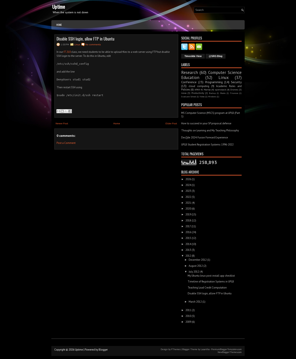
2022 (188, 197)
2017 (188, 226)
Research (189, 72)
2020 (188, 208)
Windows (212, 96)
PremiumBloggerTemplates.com (226, 349)
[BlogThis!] (62, 111)
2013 (188, 250)
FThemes (175, 349)
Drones (234, 89)
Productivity (197, 92)
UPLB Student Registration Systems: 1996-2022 (207, 144)
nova (183, 92)
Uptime (58, 6)
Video (202, 96)
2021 (188, 202)
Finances (234, 93)
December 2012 (198, 259)
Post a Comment (66, 143)
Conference (189, 82)
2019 (188, 214)
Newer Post (62, 123)
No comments (93, 44)
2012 (188, 255)
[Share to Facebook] (70, 111)
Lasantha (205, 349)
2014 (188, 244)
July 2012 (194, 271)
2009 (188, 322)
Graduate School (188, 96)
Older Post (171, 123)
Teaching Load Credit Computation (207, 287)
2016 (188, 232)
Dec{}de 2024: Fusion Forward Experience (204, 137)
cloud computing (199, 86)
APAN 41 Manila (203, 89)
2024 (188, 185)
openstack (220, 89)
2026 (188, 179)
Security (236, 82)
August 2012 (196, 266)
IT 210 (67, 52)
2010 (188, 316)
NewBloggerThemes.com (230, 352)
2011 (188, 310)
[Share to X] (66, 111)
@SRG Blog (215, 56)
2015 (188, 238)
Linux (77, 44)
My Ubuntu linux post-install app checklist (211, 275)
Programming (214, 82)
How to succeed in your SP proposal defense (206, 123)
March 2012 (195, 301)
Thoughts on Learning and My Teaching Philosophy (210, 130)
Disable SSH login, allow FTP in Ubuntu (85, 39)
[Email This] (58, 111)
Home (59, 24)
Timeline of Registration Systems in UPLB (211, 281)
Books (223, 93)
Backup (212, 93)
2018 (188, 220)
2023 (188, 191)
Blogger (103, 349)
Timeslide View (193, 56)
